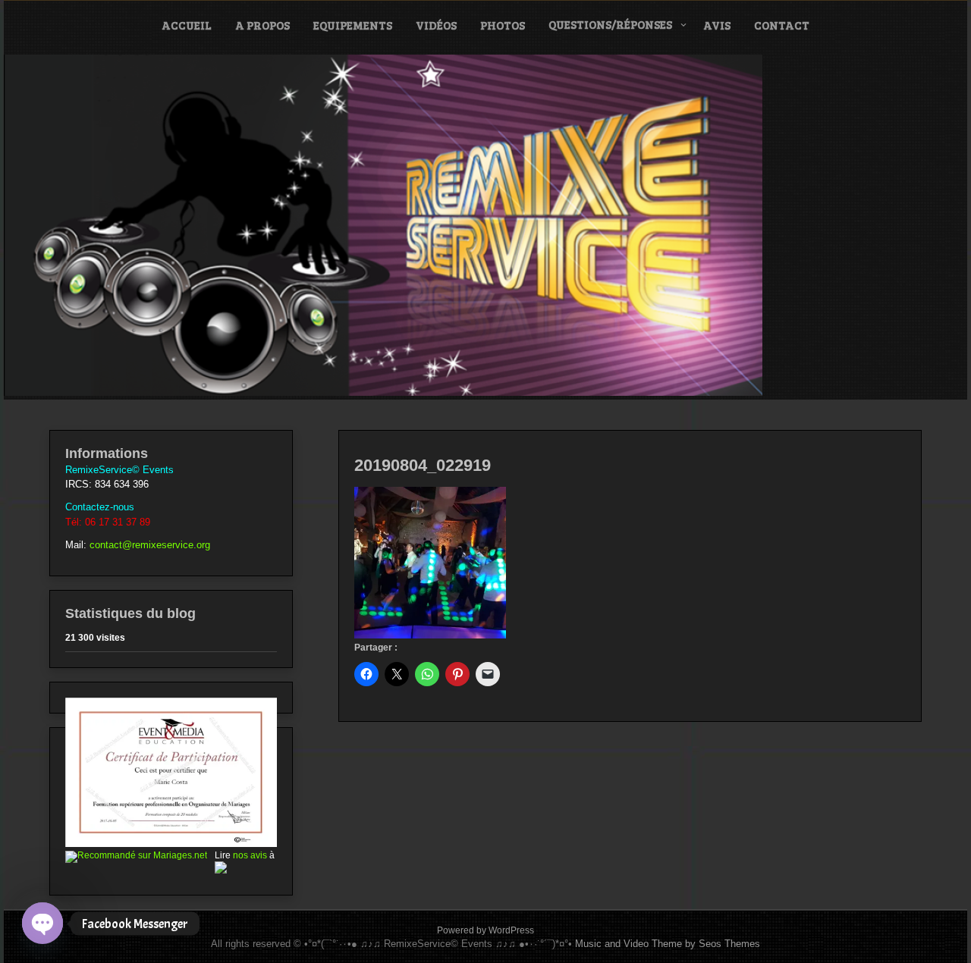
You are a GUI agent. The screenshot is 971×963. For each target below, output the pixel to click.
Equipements (352, 25)
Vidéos (436, 25)
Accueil (187, 25)
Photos (502, 25)
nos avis (250, 855)
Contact (781, 25)
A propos (262, 25)
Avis (717, 25)
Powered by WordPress (485, 930)
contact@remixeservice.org (150, 545)
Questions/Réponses (610, 24)
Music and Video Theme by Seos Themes (667, 943)
